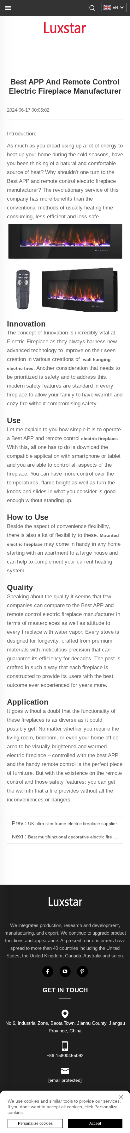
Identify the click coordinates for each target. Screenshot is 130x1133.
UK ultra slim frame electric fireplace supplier (72, 823)
